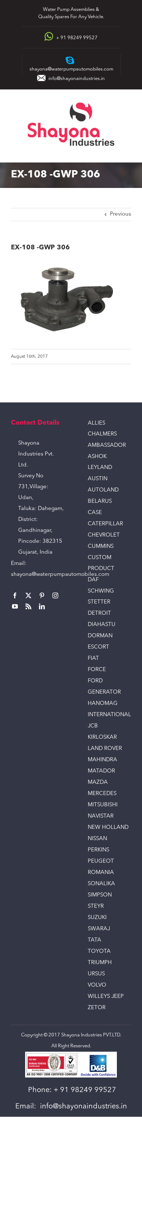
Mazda (98, 782)
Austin (97, 479)
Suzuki (97, 917)
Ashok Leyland (100, 462)
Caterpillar (105, 524)
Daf (93, 580)
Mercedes (102, 793)
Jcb (93, 726)
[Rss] (28, 606)
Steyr (96, 906)
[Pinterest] (42, 595)
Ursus (96, 974)
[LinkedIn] (42, 606)
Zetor (97, 1008)
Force (97, 670)
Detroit (99, 613)
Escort (98, 647)
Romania (101, 872)
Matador (101, 771)
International (109, 715)
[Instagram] (55, 595)
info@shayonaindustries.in (76, 78)
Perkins (98, 850)
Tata (94, 940)
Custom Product (101, 563)
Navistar (101, 816)
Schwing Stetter (101, 597)
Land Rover (105, 748)
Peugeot (101, 861)
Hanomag (103, 703)
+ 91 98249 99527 (85, 1090)
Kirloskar (102, 737)
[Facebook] (15, 595)
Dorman (100, 636)
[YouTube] (15, 606)
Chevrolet (104, 535)
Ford (95, 681)
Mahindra (102, 760)
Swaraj (99, 929)
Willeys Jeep (106, 996)
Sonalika (101, 884)
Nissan (97, 839)
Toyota (99, 951)
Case (95, 512)
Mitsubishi (103, 805)
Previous (120, 214)
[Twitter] (28, 595)
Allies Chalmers (102, 429)
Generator (104, 692)
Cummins (101, 546)
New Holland (108, 827)
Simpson (100, 895)
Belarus (100, 501)
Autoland (103, 490)
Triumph (100, 963)
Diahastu (101, 624)
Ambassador (107, 445)
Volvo (97, 985)
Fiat (93, 658)
